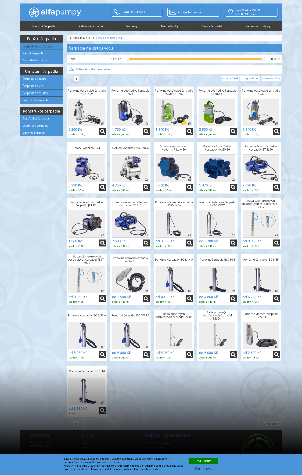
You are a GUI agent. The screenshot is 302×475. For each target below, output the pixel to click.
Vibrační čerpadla (34, 133)
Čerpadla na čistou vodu (38, 46)
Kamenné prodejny (258, 26)
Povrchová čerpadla (35, 100)
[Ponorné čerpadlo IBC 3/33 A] (87, 335)
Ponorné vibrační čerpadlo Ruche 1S (130, 259)
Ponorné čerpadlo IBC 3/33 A (87, 315)
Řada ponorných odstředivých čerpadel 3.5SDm (217, 315)
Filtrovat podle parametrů (93, 69)
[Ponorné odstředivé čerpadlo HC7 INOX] (87, 112)
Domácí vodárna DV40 (86, 148)
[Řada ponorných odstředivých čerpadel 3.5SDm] (217, 335)
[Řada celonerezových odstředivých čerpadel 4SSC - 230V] (261, 224)
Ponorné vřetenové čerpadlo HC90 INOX (217, 203)
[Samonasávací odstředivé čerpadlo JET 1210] (261, 168)
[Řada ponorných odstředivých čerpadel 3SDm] (174, 335)
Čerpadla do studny (35, 93)
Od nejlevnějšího (250, 78)
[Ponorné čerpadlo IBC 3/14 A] (174, 279)
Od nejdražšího (271, 78)
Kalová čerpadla (33, 53)
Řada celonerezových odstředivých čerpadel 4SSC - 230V (261, 204)
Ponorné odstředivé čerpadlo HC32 (261, 92)
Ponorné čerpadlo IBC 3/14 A (174, 259)
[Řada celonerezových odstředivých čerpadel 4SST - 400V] (87, 279)
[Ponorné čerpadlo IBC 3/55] (261, 279)
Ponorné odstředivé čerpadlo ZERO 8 (217, 92)
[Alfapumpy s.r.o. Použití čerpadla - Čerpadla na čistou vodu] (55, 10)
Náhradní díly (169, 26)
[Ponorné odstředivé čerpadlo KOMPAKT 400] (174, 112)
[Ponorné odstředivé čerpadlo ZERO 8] (217, 112)
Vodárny (131, 26)
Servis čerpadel (212, 26)
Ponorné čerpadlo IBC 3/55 (261, 259)
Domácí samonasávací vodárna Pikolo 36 (174, 147)
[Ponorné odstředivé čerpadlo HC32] (261, 112)
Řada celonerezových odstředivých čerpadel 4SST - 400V (87, 260)
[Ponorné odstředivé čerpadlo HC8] (130, 112)
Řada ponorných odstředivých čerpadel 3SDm (173, 315)
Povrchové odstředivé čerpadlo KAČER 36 (217, 147)
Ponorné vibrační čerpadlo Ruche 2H (260, 315)
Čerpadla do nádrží (35, 79)
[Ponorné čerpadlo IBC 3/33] (217, 279)
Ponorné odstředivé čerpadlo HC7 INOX (87, 92)
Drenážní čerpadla (35, 60)
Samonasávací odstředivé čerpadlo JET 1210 (261, 147)
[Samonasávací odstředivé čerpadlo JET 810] (130, 224)
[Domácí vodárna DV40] (87, 168)
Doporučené (230, 78)
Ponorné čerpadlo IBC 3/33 (217, 259)
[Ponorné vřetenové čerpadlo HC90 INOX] (217, 224)
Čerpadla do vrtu (33, 86)
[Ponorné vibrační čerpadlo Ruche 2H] (261, 335)
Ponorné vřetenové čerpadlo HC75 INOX (174, 203)
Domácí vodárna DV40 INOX (130, 148)
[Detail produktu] (102, 131)
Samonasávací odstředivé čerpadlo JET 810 (130, 203)
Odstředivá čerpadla (36, 118)
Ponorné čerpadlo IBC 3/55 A (130, 315)
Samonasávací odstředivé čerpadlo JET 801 (86, 203)
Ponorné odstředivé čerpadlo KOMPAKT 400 (174, 92)
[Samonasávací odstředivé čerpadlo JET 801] (87, 224)
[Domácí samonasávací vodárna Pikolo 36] (174, 168)
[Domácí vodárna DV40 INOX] (130, 168)
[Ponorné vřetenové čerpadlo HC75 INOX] (174, 224)
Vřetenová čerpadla (35, 126)
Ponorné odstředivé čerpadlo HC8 (130, 92)
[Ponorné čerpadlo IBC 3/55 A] (130, 335)
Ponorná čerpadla (43, 26)
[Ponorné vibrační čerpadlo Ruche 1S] (130, 279)
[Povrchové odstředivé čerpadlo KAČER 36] (217, 168)
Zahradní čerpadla (91, 26)
